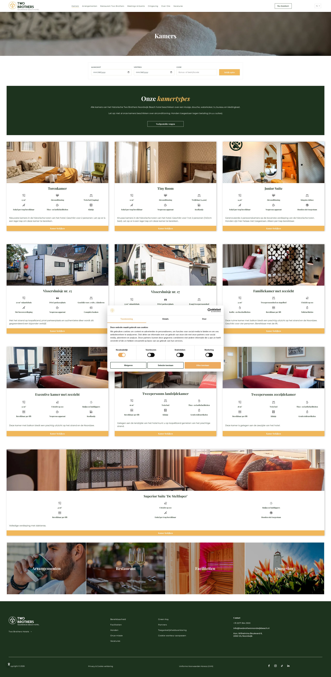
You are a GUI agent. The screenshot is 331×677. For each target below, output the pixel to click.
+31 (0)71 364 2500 (241, 623)
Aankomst (96, 67)
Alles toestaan (202, 365)
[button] (192, 635)
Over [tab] (204, 319)
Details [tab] (165, 319)
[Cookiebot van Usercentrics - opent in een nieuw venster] (209, 310)
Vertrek (138, 67)
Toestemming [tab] (127, 319)
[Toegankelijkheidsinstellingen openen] (9, 664)
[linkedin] (288, 666)
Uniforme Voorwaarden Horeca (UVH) (196, 666)
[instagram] (275, 666)
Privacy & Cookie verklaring (100, 666)
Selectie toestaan (165, 365)
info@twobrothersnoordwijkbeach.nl (251, 628)
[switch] (151, 355)
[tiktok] (282, 666)
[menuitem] (75, 6)
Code (178, 67)
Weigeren (128, 365)
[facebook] (269, 666)
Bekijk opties (229, 72)
